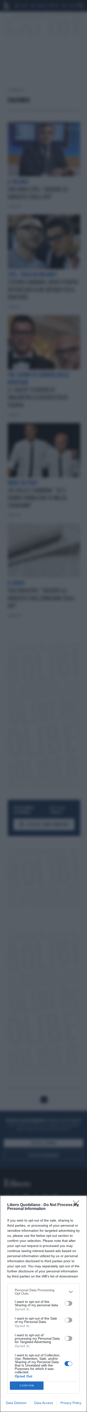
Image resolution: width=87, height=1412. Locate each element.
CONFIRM (27, 1385)
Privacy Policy (70, 1403)
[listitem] (43, 1291)
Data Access (43, 1403)
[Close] (77, 1205)
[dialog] (43, 1304)
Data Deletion (16, 1403)
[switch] (68, 1303)
